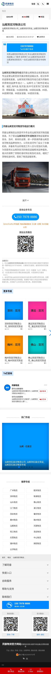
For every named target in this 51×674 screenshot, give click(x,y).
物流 (4, 11)
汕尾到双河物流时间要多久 (21, 391)
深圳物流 (13, 496)
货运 (12, 650)
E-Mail (30, 671)
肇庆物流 (37, 514)
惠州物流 (13, 520)
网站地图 (41, 650)
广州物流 (13, 490)
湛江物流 (37, 508)
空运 (20, 650)
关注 (42, 17)
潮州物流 (13, 543)
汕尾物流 (42, 37)
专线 (16, 650)
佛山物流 (37, 502)
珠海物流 (37, 496)
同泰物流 (15, 385)
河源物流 (37, 526)
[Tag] (24, 659)
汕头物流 (13, 502)
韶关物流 (37, 490)
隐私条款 (34, 650)
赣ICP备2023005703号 (27, 655)
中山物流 (37, 537)
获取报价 (40, 671)
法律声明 (27, 650)
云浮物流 (13, 549)
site (3, 665)
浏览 (26, 17)
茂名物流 (13, 514)
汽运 (7, 650)
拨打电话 (11, 671)
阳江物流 (13, 532)
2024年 (10, 17)
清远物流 (37, 532)
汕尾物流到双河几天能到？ (21, 399)
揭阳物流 (37, 543)
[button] (19, 467)
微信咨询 (20, 672)
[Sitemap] (27, 659)
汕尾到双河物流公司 (14, 24)
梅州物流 (37, 520)
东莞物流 (13, 537)
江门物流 (13, 508)
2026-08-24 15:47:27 (26, 37)
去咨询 (43, 399)
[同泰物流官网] (7, 4)
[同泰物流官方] (7, 387)
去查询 (43, 391)
